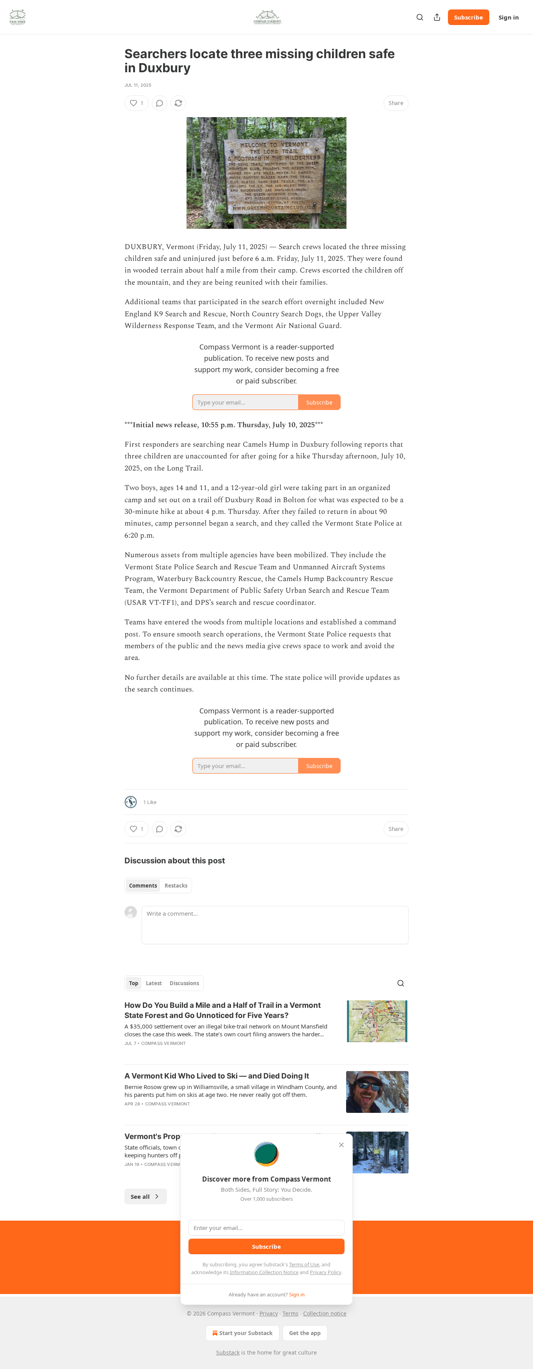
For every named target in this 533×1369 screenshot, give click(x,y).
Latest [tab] (154, 983)
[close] (341, 1145)
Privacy (268, 1313)
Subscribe (468, 17)
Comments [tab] (143, 885)
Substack (228, 1352)
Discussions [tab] (184, 983)
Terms (290, 1313)
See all (140, 1196)
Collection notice (324, 1313)
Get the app (305, 1333)
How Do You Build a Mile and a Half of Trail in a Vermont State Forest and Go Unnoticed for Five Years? (222, 1010)
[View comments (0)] (159, 103)
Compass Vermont (163, 1043)
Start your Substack (246, 1333)
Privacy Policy (325, 1272)
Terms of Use (304, 1264)
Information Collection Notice (264, 1272)
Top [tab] (133, 983)
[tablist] (158, 885)
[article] (266, 1029)
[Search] (420, 17)
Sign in (509, 17)
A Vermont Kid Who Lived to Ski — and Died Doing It (216, 1075)
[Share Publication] (437, 17)
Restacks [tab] (176, 885)
